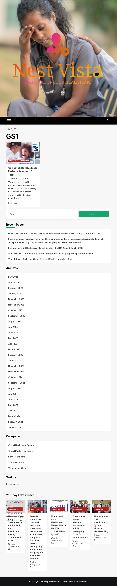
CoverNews (68, 581)
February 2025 (15, 355)
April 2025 (13, 343)
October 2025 (15, 310)
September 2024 (16, 382)
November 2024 (16, 371)
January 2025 (15, 360)
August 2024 (14, 388)
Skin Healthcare (16, 462)
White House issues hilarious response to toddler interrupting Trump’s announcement (51, 253)
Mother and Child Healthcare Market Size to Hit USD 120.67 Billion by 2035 (45, 248)
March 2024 (14, 416)
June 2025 (13, 332)
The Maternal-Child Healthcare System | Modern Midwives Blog (40, 259)
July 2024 (13, 394)
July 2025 (13, 327)
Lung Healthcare (16, 456)
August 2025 (14, 321)
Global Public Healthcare (20, 451)
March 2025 (14, 349)
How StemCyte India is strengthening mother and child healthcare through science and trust (54, 233)
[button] (9, 120)
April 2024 (13, 410)
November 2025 (16, 304)
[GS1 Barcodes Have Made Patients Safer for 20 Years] (23, 153)
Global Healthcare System (19, 161)
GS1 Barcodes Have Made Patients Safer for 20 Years (23, 171)
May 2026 (13, 276)
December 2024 (16, 366)
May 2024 (13, 405)
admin (13, 178)
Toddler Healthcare (18, 468)
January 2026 (15, 293)
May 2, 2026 (57, 541)
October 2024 (15, 377)
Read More (12, 203)
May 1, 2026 (79, 544)
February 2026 (15, 288)
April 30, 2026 (101, 538)
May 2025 (13, 338)
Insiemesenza (12, 483)
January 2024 (15, 427)
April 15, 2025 (23, 179)
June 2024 (13, 399)
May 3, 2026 (36, 565)
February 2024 (15, 421)
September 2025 (16, 316)
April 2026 (13, 282)
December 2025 (16, 299)
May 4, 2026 (15, 547)
